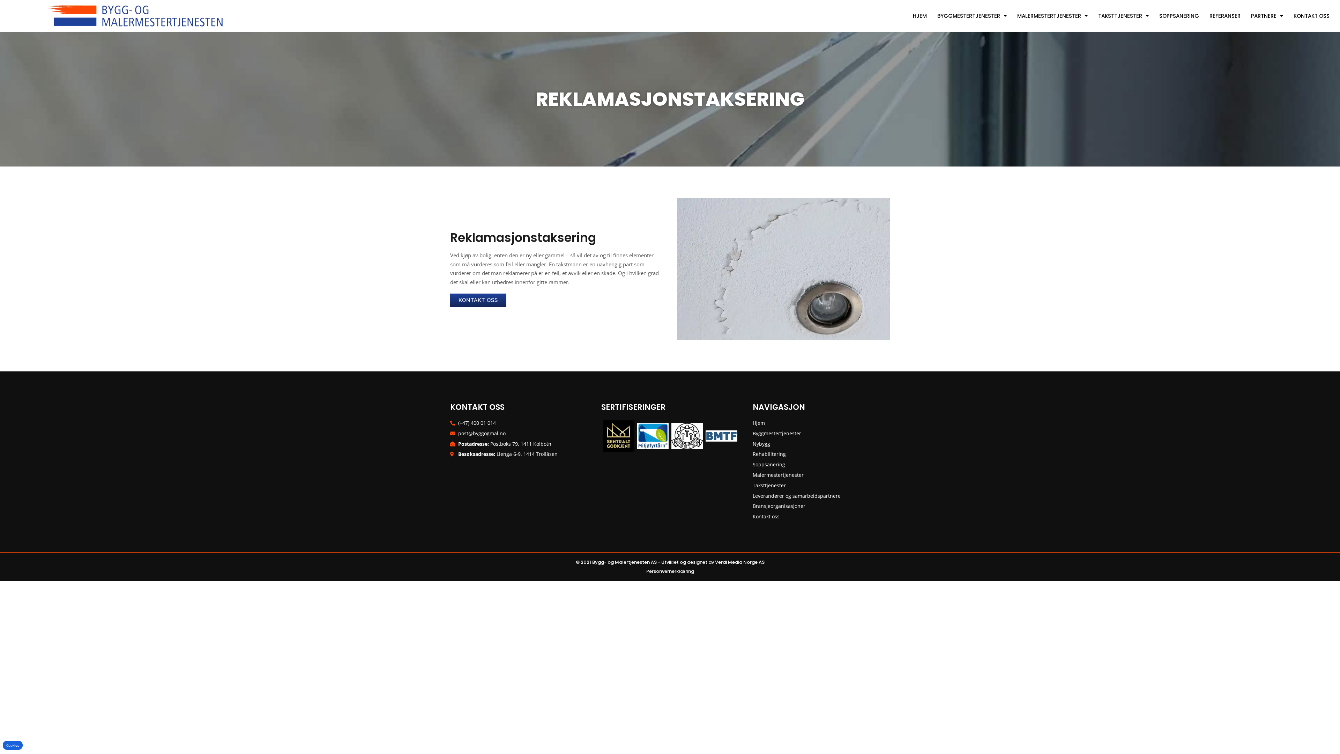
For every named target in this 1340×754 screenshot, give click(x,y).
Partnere (1263, 16)
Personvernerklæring (670, 571)
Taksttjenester (1120, 16)
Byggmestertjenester (968, 16)
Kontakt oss (1312, 16)
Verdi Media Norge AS (740, 562)
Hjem (920, 16)
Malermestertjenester (1049, 16)
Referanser (1225, 16)
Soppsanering (1179, 16)
